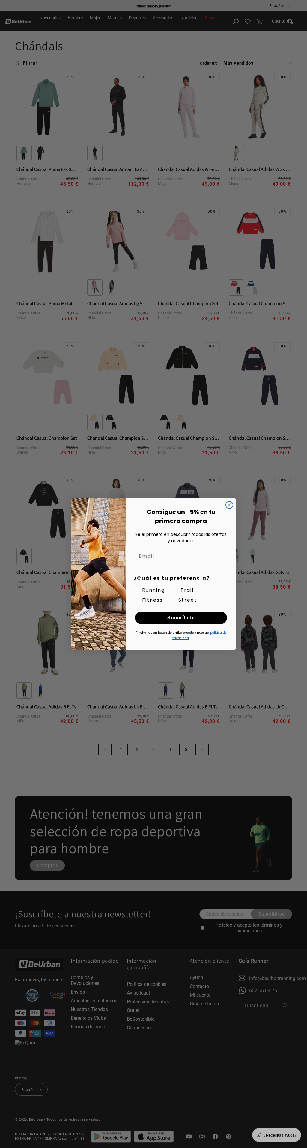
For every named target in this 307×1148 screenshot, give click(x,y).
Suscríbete (181, 617)
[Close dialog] (229, 505)
